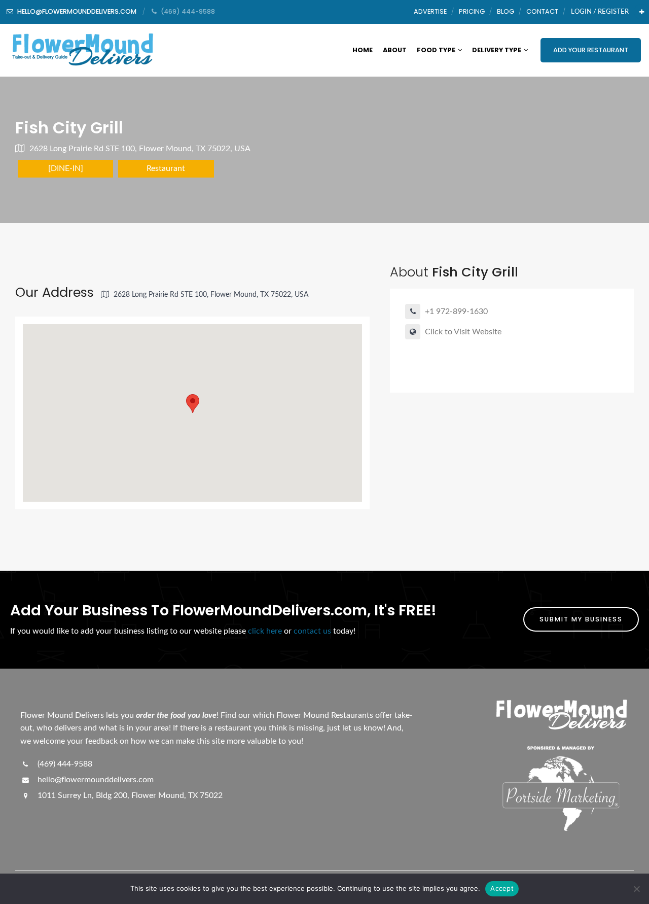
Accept (502, 888)
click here (265, 631)
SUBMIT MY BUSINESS (581, 619)
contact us (312, 631)
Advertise (430, 11)
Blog (505, 11)
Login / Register (600, 12)
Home (362, 50)
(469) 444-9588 (63, 764)
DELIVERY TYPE (496, 50)
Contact (542, 11)
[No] (636, 889)
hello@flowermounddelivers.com (94, 780)
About (395, 50)
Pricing (472, 11)
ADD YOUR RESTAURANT (590, 50)
